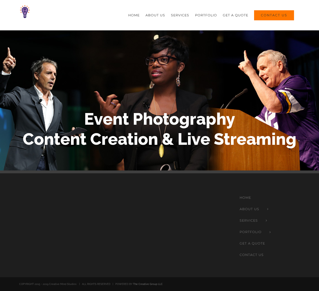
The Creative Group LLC (148, 284)
